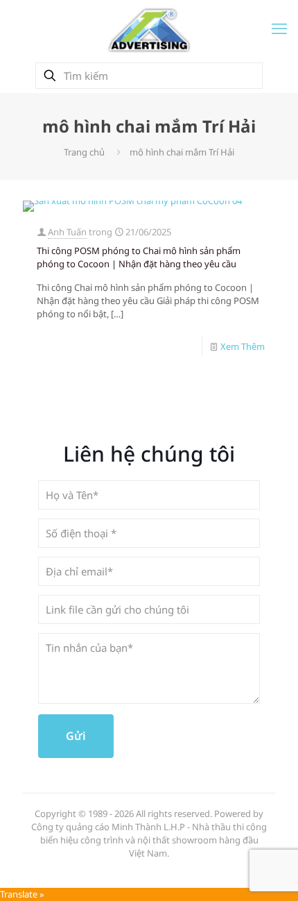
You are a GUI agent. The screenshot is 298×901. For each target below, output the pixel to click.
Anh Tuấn (67, 232)
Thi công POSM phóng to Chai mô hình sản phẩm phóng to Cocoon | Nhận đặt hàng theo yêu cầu (138, 257)
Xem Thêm (242, 346)
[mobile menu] (279, 28)
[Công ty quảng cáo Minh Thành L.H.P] (149, 29)
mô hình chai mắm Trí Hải (182, 152)
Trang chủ (84, 152)
